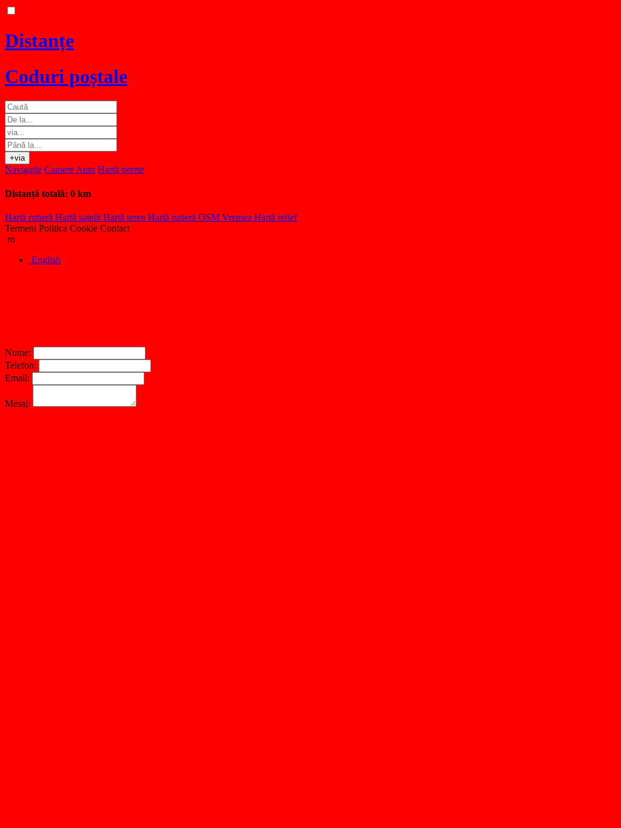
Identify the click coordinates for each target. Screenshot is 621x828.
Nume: (18, 352)
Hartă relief (275, 217)
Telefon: (20, 365)
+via (17, 157)
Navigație (23, 169)
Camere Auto (69, 169)
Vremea (238, 217)
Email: (17, 378)
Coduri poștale (66, 76)
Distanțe (39, 41)
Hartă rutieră (30, 217)
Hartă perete (121, 169)
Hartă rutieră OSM (185, 217)
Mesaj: (17, 403)
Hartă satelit (79, 217)
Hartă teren (125, 217)
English (45, 260)
